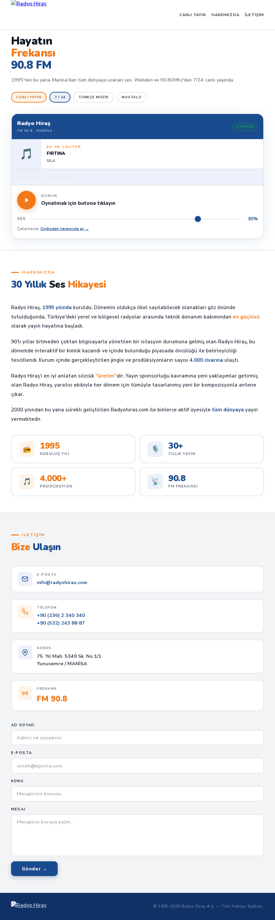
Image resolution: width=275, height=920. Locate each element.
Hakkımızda (225, 14)
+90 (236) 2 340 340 (61, 615)
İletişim (254, 14)
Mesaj (18, 809)
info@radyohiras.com (62, 582)
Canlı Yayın (192, 14)
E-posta (21, 752)
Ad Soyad (23, 725)
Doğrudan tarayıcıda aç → (65, 228)
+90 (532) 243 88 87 (61, 623)
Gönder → (34, 869)
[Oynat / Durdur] (26, 200)
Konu (17, 781)
